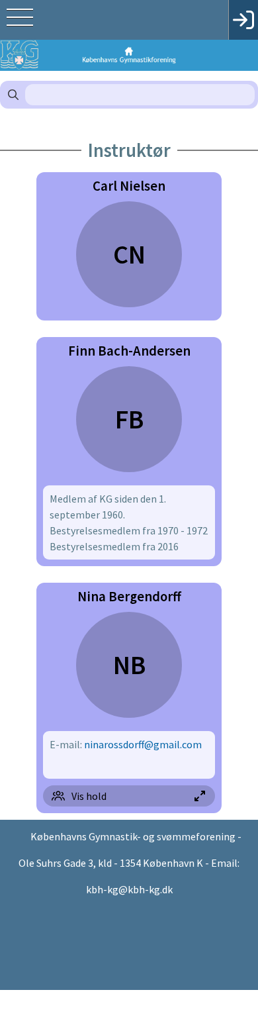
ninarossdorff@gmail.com (143, 744)
